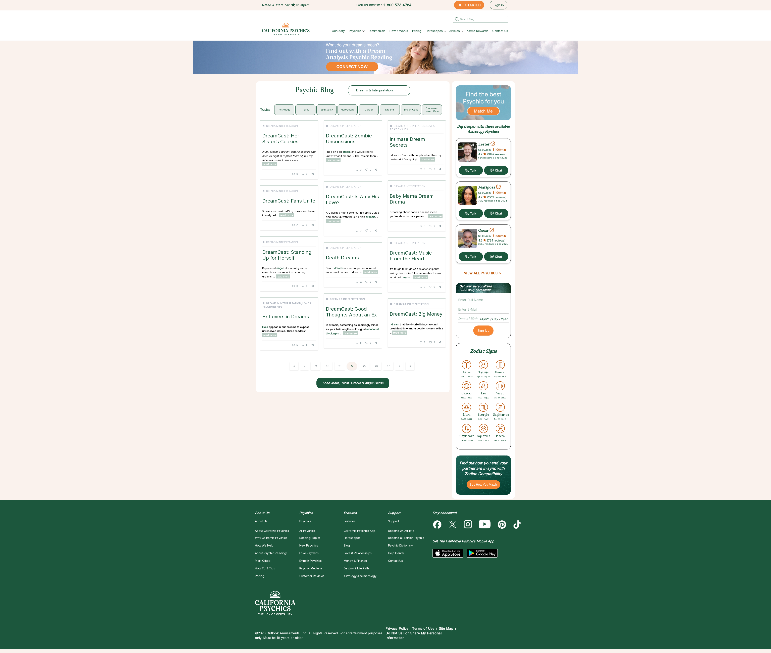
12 (327, 366)
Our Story (338, 31)
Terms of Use (423, 628)
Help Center (396, 553)
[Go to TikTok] (516, 524)
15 (364, 366)
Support (393, 521)
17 (388, 366)
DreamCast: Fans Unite (288, 201)
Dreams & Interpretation (282, 126)
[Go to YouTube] (485, 524)
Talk (471, 170)
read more (269, 164)
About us (261, 521)
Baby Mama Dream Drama (412, 199)
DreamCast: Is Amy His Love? (352, 199)
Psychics (355, 31)
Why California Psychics (271, 537)
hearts (406, 277)
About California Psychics (272, 530)
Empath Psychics (310, 560)
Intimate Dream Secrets (407, 142)
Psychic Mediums (310, 568)
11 (315, 366)
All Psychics (307, 530)
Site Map (446, 628)
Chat (496, 170)
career (369, 109)
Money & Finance (355, 560)
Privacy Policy (397, 628)
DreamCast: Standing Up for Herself (286, 255)
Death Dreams (342, 258)
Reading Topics (309, 537)
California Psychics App (359, 530)
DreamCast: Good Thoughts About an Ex (351, 311)
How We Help (264, 545)
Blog (347, 545)
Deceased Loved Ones (432, 110)
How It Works (398, 31)
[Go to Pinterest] (501, 524)
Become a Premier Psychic (406, 537)
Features (349, 521)
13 (339, 366)
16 (376, 366)
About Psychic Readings (271, 553)
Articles (454, 31)
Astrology (285, 109)
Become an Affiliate (401, 530)
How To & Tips (265, 568)
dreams (390, 109)
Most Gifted (262, 560)
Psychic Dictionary (400, 545)
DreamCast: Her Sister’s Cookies (280, 138)
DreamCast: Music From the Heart (411, 255)
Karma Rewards (477, 31)
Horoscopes (434, 31)
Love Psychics (309, 553)
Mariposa (486, 187)
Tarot (305, 109)
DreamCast (411, 109)
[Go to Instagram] (468, 524)
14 (351, 366)
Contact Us (500, 31)
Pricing (416, 31)
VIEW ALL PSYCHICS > (482, 273)
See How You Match (483, 484)
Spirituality (326, 109)
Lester (484, 144)
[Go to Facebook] (438, 524)
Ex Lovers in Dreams (285, 316)
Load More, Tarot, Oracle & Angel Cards (352, 383)
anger (280, 268)
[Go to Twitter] (453, 524)
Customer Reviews (311, 576)
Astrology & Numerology (360, 576)
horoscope (348, 109)
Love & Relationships (358, 553)
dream (347, 151)
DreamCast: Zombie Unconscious (349, 138)
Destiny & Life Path (356, 568)
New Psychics (308, 545)
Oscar (483, 230)
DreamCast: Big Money (416, 314)
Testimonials (376, 31)
